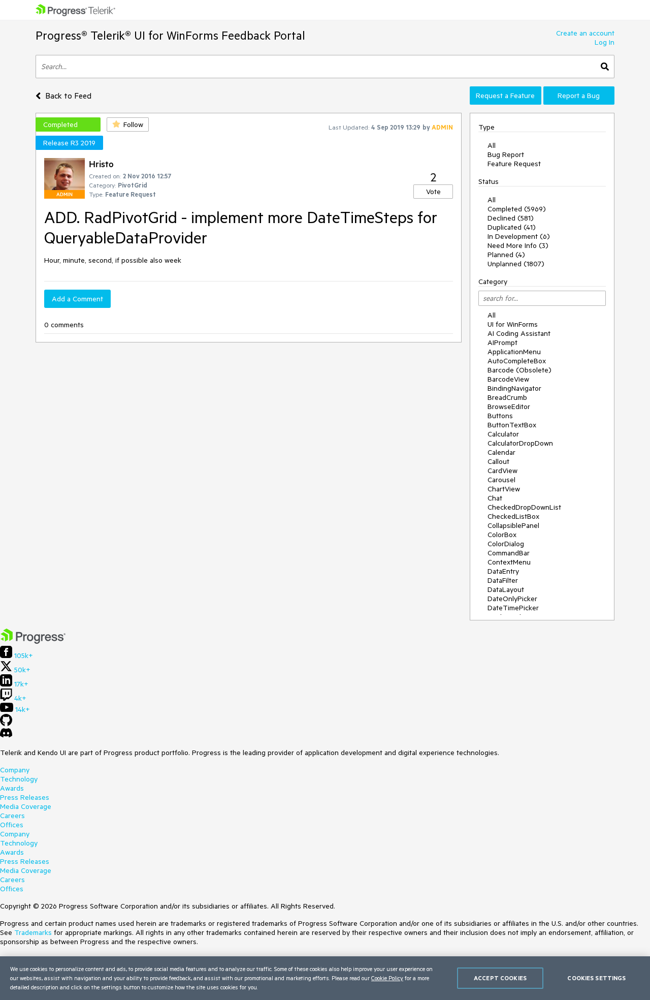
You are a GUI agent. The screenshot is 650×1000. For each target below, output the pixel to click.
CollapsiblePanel (513, 525)
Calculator (503, 434)
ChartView (504, 488)
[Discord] (6, 735)
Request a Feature (505, 95)
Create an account (585, 33)
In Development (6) (519, 236)
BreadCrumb (507, 397)
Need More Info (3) (518, 245)
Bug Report (506, 154)
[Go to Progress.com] (33, 641)
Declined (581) (511, 218)
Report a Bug (579, 95)
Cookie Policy (387, 978)
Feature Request (514, 163)
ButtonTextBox (512, 424)
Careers (12, 815)
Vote (433, 191)
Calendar (501, 452)
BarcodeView (508, 379)
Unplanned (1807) (516, 263)
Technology (19, 779)
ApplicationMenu (514, 351)
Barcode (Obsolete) (519, 369)
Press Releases (24, 797)
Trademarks (33, 932)
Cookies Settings (596, 978)
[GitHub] (6, 723)
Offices (11, 824)
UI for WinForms (513, 324)
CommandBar (509, 552)
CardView (502, 470)
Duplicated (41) (512, 227)
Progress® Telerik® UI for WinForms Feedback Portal (170, 35)
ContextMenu (509, 562)
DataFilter (503, 580)
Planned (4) (506, 254)
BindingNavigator (514, 388)
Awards (12, 788)
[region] (325, 978)
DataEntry (503, 571)
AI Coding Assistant (519, 333)
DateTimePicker (513, 607)
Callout (498, 461)
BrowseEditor (509, 406)
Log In (604, 42)
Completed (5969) (517, 208)
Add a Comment (77, 298)
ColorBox (502, 534)
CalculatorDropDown (520, 443)
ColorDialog (506, 543)
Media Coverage (25, 806)
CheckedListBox (513, 516)
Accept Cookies (500, 978)
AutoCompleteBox (517, 360)
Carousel (501, 479)
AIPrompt (502, 342)
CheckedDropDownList (524, 507)
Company (14, 769)
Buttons (500, 415)
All (492, 145)
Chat (495, 498)
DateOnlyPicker (512, 598)
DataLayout (506, 589)
